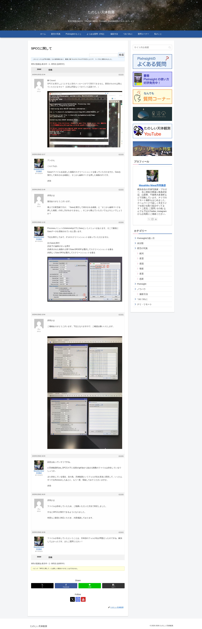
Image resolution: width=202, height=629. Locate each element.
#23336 (121, 154)
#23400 (121, 532)
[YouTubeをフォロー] (83, 599)
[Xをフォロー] (72, 599)
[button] (113, 585)
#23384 (121, 222)
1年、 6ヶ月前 (95, 59)
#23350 (121, 189)
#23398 (121, 494)
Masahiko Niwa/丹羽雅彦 (152, 185)
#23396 (121, 456)
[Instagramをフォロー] (78, 599)
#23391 (121, 314)
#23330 (121, 74)
